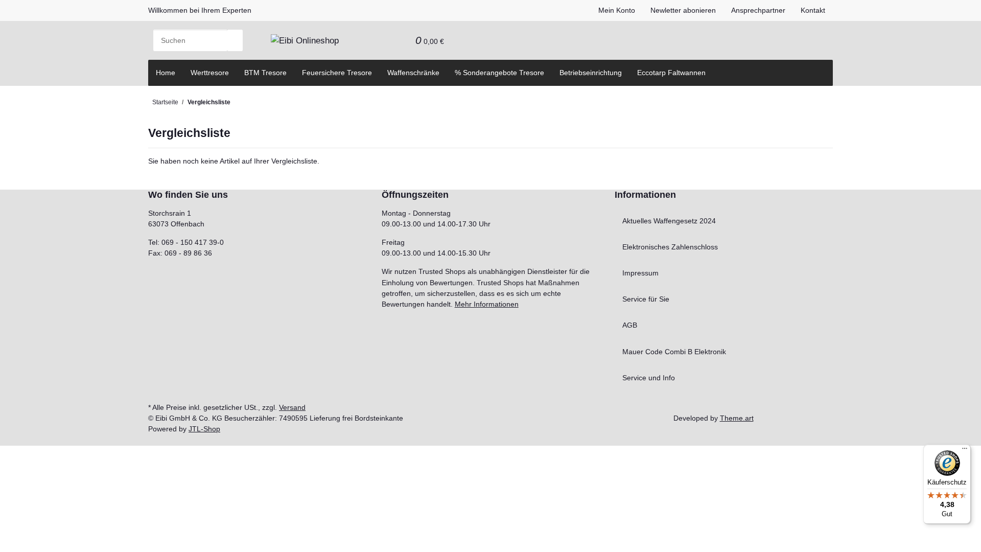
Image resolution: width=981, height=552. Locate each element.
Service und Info (648, 378)
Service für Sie (645, 299)
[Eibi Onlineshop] (305, 40)
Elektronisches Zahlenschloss (670, 247)
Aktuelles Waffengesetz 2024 (669, 221)
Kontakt (813, 10)
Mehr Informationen (487, 304)
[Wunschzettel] (400, 40)
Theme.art (737, 418)
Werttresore (210, 72)
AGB (629, 325)
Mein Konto (616, 10)
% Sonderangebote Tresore (499, 72)
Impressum (640, 273)
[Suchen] (235, 40)
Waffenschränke (413, 72)
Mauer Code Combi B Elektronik (674, 352)
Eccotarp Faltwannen (671, 72)
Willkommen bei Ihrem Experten (199, 10)
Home (165, 72)
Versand (292, 407)
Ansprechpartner (758, 10)
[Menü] (965, 451)
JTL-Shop (204, 429)
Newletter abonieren (683, 10)
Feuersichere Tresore (337, 72)
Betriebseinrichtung (590, 72)
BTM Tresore (265, 72)
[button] (384, 40)
